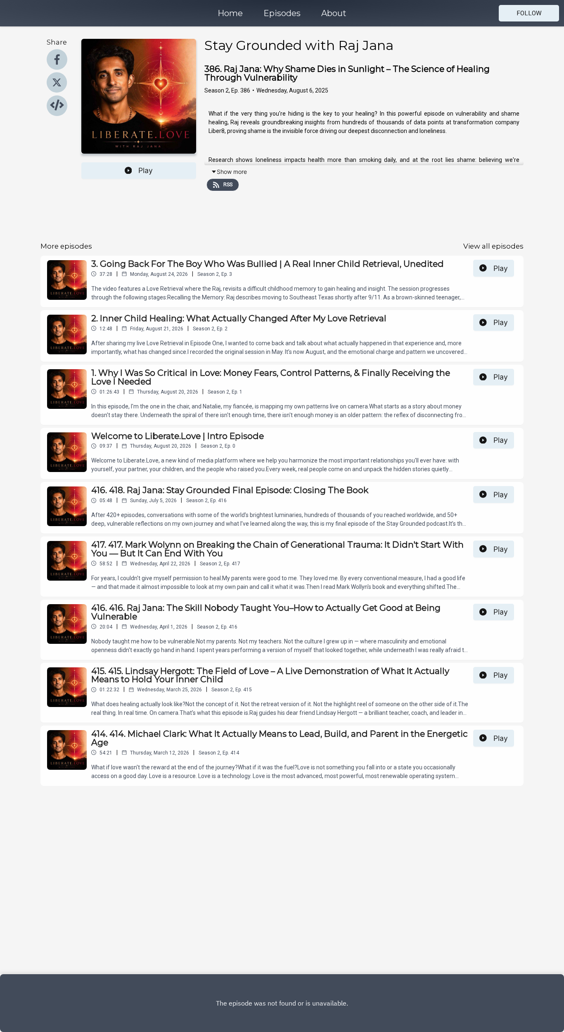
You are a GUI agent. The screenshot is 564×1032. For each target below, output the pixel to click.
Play (145, 170)
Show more (232, 171)
